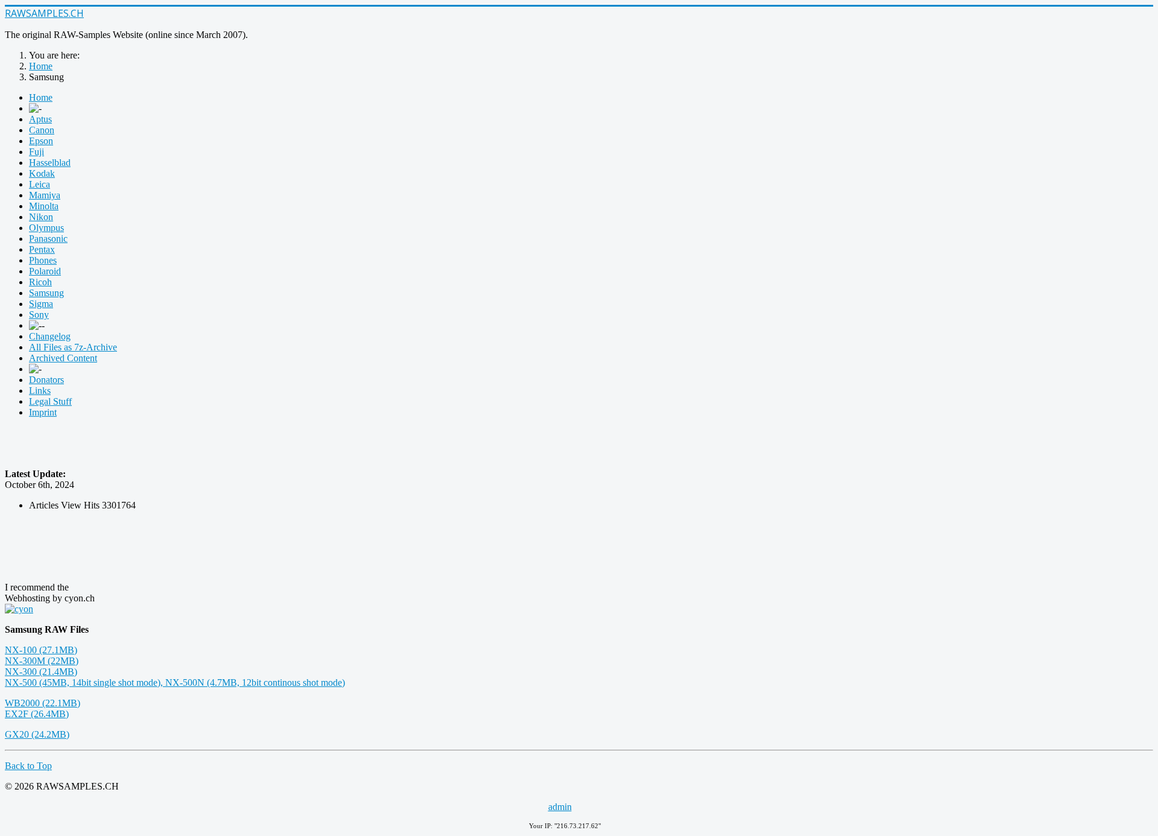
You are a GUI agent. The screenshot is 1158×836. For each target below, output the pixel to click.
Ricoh (40, 282)
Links (40, 390)
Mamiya (44, 195)
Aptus (40, 119)
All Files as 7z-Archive (73, 347)
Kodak (42, 173)
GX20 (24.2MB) (37, 734)
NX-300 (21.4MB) (41, 672)
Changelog (50, 336)
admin (560, 807)
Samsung (46, 293)
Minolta (44, 206)
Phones (43, 260)
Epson (41, 141)
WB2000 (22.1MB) (42, 703)
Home (40, 97)
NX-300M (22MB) (41, 661)
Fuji (36, 152)
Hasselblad (50, 162)
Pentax (42, 249)
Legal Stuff (50, 401)
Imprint (43, 412)
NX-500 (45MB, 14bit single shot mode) (82, 682)
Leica (39, 184)
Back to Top (28, 766)
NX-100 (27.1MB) (41, 650)
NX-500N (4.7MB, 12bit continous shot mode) (255, 682)
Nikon (41, 217)
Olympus (46, 228)
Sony (39, 314)
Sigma (41, 304)
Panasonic (48, 238)
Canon (41, 130)
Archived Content (63, 358)
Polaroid (45, 271)
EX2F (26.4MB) (37, 714)
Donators (46, 380)
